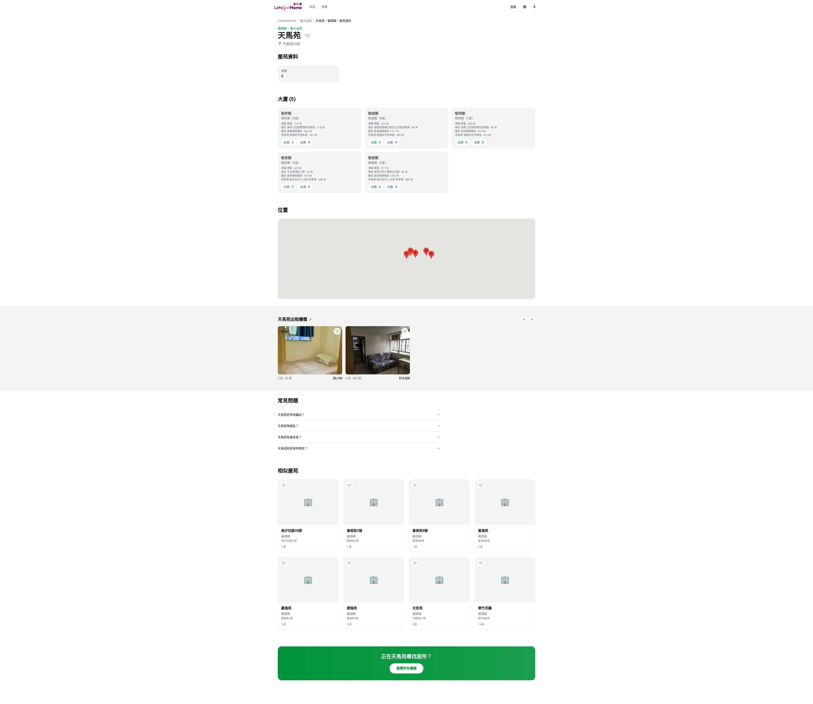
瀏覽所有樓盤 (406, 668)
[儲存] (307, 35)
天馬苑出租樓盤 (292, 319)
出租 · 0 (375, 142)
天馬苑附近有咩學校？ (292, 448)
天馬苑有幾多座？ (289, 437)
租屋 (312, 6)
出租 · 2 (288, 142)
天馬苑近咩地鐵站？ (291, 414)
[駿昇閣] (310, 353)
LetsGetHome (287, 20)
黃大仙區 (306, 20)
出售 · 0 (305, 142)
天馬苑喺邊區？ (288, 426)
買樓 (324, 6)
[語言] (524, 7)
